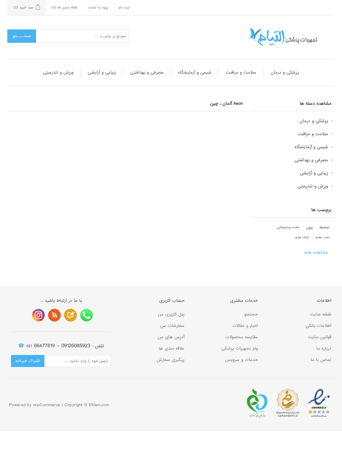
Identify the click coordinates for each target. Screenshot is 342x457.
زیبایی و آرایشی (102, 72)
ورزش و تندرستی (58, 72)
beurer (325, 227)
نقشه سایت (320, 314)
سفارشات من (172, 326)
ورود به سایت (98, 7)
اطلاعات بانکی (318, 326)
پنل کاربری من (171, 314)
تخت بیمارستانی (288, 227)
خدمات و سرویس (241, 360)
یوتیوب (38, 315)
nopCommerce (46, 405)
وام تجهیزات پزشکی (239, 348)
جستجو (251, 314)
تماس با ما (321, 360)
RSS (54, 315)
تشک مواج (302, 237)
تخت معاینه (322, 237)
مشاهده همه (316, 252)
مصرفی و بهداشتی (147, 72)
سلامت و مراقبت (241, 72)
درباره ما (323, 348)
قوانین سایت (319, 337)
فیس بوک (86, 315)
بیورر (309, 227)
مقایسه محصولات (241, 337)
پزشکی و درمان (285, 72)
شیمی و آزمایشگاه (194, 72)
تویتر (70, 315)
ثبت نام (124, 7)
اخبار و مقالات (245, 326)
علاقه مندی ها (171, 348)
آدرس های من (171, 337)
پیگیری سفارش (170, 360)
